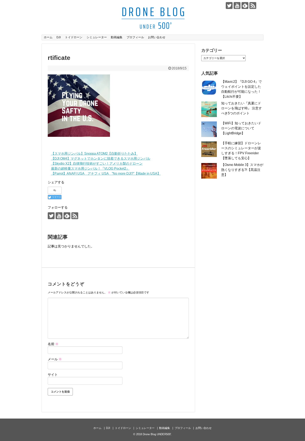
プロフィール (135, 37)
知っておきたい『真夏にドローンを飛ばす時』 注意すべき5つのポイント (241, 108)
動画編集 (116, 37)
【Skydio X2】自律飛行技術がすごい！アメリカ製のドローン (97, 163)
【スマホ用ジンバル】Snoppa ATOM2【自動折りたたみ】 (94, 153)
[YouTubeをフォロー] (237, 5)
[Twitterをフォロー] (229, 5)
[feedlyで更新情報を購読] (245, 5)
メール (55, 359)
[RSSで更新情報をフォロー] (252, 5)
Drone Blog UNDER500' (157, 434)
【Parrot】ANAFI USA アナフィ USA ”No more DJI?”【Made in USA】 (106, 173)
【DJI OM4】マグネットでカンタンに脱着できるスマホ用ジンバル (100, 158)
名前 (53, 344)
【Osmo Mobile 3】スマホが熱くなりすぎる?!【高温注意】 (242, 170)
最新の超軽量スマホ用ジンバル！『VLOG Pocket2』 (90, 168)
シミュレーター (97, 37)
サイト (53, 374)
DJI (58, 37)
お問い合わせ (156, 37)
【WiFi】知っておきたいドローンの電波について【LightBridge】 (241, 128)
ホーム (48, 37)
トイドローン (73, 37)
